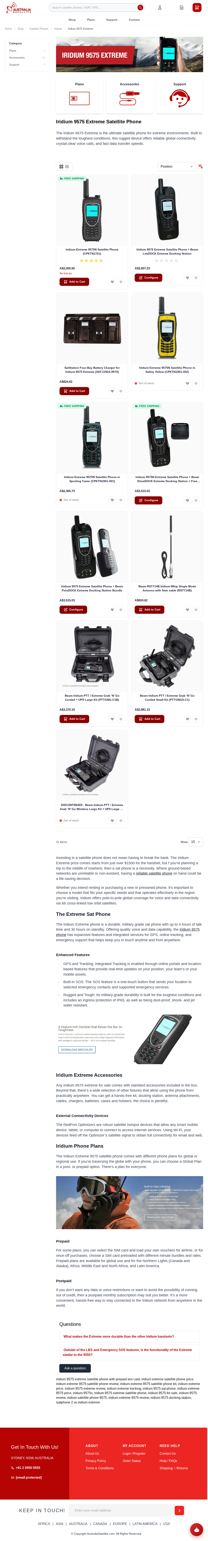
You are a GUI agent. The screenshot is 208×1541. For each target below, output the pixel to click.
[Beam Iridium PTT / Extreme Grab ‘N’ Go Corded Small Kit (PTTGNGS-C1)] (167, 656)
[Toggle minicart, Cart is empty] (197, 7)
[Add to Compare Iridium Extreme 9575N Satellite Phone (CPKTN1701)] (121, 281)
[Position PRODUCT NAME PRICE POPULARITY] (177, 166)
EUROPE (120, 1524)
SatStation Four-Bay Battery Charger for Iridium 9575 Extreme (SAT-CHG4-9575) (92, 369)
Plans (91, 19)
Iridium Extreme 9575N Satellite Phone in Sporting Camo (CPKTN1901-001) (92, 479)
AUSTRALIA (78, 1524)
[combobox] (96, 7)
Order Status (132, 1461)
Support (111, 19)
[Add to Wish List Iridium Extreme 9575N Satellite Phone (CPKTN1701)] (112, 281)
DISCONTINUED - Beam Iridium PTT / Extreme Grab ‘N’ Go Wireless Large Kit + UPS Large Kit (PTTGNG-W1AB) (92, 807)
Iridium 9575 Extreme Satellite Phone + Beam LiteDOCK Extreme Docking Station (167, 251)
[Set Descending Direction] (200, 166)
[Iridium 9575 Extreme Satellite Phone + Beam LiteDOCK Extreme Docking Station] (167, 210)
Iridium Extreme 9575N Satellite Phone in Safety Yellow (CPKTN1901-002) (167, 369)
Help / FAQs (168, 1461)
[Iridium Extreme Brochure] (129, 1039)
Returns (182, 1468)
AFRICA (44, 1524)
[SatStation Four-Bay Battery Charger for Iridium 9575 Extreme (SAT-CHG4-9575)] (92, 328)
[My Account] (160, 7)
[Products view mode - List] (67, 166)
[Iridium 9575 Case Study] (129, 1202)
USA (166, 1524)
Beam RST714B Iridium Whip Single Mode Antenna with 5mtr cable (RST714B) (167, 588)
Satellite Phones (39, 28)
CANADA (100, 1524)
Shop (72, 19)
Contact (134, 19)
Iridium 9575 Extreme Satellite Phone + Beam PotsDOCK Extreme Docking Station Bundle (92, 588)
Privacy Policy (96, 1461)
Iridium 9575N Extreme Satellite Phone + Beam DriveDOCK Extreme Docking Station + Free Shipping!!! (167, 479)
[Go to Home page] (18, 7)
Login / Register (134, 1453)
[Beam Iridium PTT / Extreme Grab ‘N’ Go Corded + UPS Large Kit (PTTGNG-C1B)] (92, 656)
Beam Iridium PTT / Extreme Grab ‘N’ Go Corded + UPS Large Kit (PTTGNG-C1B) (92, 697)
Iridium (58, 28)
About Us (92, 1453)
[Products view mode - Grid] (61, 166)
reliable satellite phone (154, 873)
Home (8, 28)
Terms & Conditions (100, 1468)
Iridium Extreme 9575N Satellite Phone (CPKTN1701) (92, 251)
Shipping (166, 1468)
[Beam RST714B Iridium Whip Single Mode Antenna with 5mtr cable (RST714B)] (167, 547)
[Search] (140, 7)
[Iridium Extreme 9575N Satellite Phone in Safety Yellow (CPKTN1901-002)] (167, 328)
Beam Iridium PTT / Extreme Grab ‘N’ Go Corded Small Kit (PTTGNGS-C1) (167, 697)
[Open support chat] (196, 1529)
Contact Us (168, 1453)
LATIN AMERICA (145, 1524)
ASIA (59, 1524)
